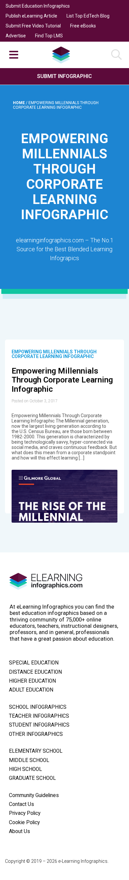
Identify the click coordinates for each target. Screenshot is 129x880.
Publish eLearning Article (31, 16)
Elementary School (36, 751)
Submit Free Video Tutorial (33, 25)
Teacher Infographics (39, 716)
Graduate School (32, 778)
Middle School (29, 760)
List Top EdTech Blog (87, 16)
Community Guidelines (34, 795)
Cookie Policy (24, 822)
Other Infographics (36, 734)
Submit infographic (64, 76)
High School (25, 769)
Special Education (34, 663)
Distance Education (35, 672)
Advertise (16, 35)
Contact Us (21, 804)
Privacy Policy (24, 813)
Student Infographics (39, 725)
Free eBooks (83, 25)
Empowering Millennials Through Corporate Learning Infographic (54, 354)
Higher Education (32, 681)
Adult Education (31, 690)
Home (19, 102)
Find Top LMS (49, 35)
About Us (19, 831)
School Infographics (37, 707)
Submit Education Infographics (38, 6)
